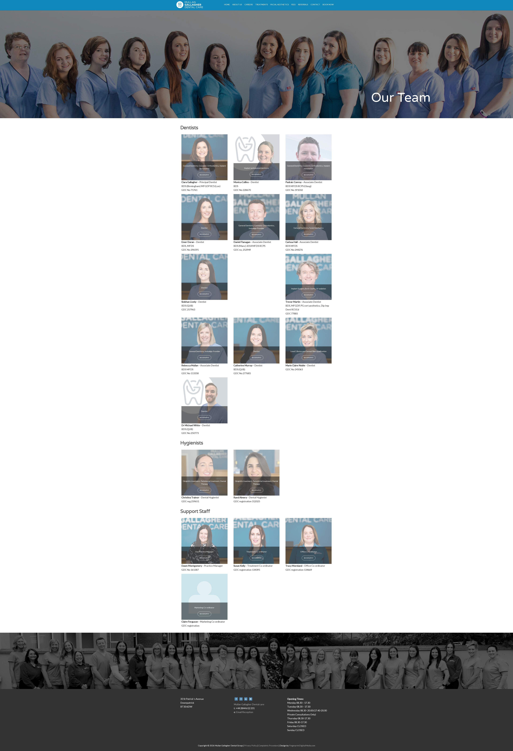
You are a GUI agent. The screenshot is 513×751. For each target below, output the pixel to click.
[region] (256, 64)
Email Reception (244, 712)
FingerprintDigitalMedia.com (302, 745)
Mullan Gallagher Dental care (249, 704)
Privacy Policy (250, 745)
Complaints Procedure (268, 745)
